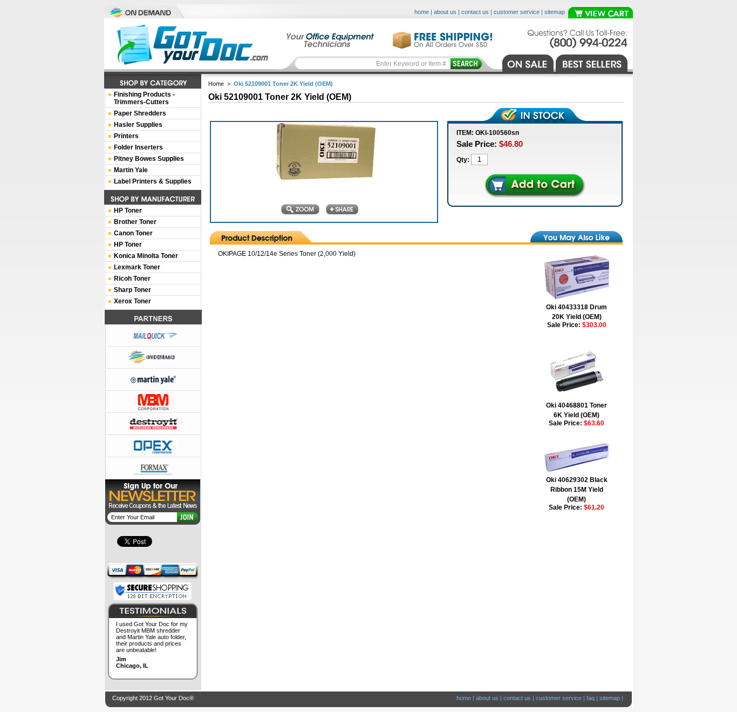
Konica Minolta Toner (146, 256)
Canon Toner (133, 233)
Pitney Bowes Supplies (149, 158)
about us (445, 12)
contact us (475, 12)
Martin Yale (131, 170)
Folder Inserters (138, 147)
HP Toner (128, 210)
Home (216, 83)
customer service (517, 12)
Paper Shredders (140, 113)
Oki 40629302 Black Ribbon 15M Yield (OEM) (577, 489)
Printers (126, 136)
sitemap (554, 12)
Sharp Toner (132, 290)
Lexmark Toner (137, 267)
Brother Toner (135, 222)
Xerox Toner (132, 301)
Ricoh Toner (132, 278)
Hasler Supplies (138, 124)
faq (590, 698)
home (421, 12)
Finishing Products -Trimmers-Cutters (144, 98)
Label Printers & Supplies (153, 181)
